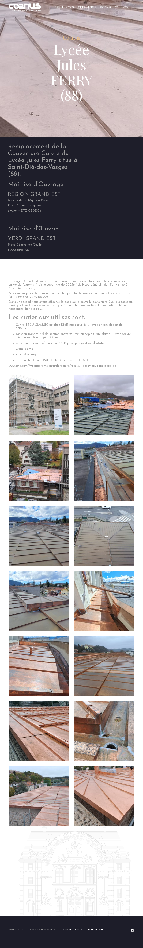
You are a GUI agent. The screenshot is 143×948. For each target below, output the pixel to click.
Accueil (59, 7)
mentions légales (71, 930)
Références (105, 7)
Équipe (92, 7)
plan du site (96, 930)
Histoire (81, 7)
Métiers (70, 7)
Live (116, 7)
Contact (125, 7)
